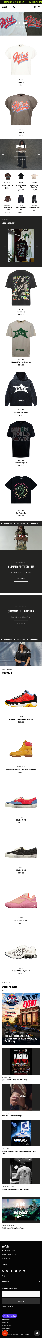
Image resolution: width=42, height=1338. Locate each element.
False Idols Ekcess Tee (21, 186)
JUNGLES (34, 182)
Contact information (7, 1331)
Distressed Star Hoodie (21, 412)
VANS (21, 817)
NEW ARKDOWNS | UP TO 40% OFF (18, 2)
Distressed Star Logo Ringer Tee (21, 362)
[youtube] (24, 1271)
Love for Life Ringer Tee (34, 186)
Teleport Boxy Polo (7, 185)
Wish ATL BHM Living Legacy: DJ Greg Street (15, 1189)
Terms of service (6, 1325)
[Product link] (21, 64)
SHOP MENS (21, 536)
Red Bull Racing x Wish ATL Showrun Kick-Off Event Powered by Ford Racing (21, 1038)
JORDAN (21, 717)
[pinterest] (11, 1271)
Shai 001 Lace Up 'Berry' (21, 920)
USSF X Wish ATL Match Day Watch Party (14, 1080)
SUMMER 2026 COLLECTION (21, 572)
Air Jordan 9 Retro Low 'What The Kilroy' (21, 719)
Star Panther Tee (21, 513)
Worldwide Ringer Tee (21, 463)
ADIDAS (21, 968)
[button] (4, 154)
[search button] (14, 7)
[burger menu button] (10, 7)
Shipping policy (6, 1328)
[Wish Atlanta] (5, 7)
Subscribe (21, 1301)
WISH (21, 80)
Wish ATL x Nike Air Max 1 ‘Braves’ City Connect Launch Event (19, 1152)
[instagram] (16, 1271)
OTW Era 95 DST (21, 820)
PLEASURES (7, 182)
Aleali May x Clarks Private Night (12, 1116)
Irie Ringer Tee (21, 312)
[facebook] (7, 1271)
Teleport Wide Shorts (8, 208)
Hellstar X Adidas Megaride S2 (21, 971)
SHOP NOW (21, 159)
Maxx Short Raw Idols (21, 208)
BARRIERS (21, 309)
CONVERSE (21, 918)
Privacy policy (5, 1322)
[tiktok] (20, 1271)
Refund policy (5, 1319)
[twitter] (3, 1271)
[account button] (35, 7)
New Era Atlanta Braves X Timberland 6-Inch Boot (21, 769)
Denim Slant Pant (34, 208)
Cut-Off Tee (21, 82)
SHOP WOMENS (21, 652)
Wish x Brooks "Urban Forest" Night (13, 1228)
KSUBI (21, 182)
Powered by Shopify (24, 1334)
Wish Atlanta (12, 1334)
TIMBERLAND (21, 767)
